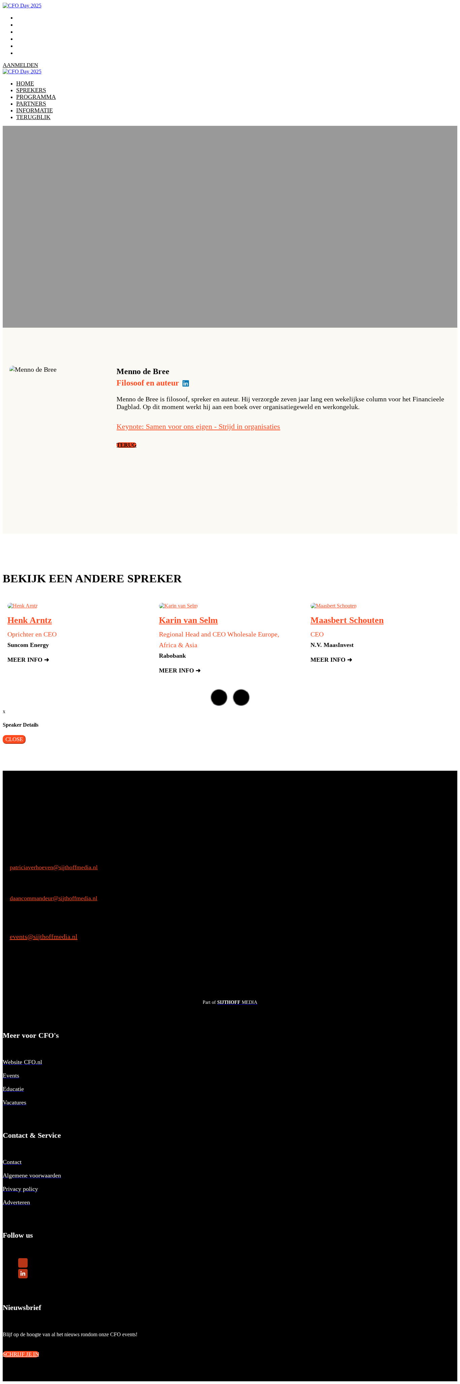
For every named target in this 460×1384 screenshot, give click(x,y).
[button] (20, 65)
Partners (32, 38)
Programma (37, 31)
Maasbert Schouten (347, 620)
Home (25, 17)
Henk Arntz (29, 620)
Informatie (36, 45)
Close (14, 739)
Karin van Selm (188, 620)
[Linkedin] (23, 1273)
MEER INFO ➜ (28, 659)
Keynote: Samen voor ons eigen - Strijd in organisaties (198, 426)
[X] (23, 1262)
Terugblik (34, 52)
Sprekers (32, 24)
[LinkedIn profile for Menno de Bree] (186, 384)
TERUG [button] (126, 445)
